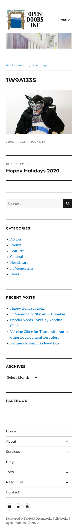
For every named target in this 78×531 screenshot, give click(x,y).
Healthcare (19, 262)
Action (15, 239)
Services (13, 452)
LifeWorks (61, 518)
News (14, 274)
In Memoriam (21, 268)
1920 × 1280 (37, 141)
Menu (65, 19)
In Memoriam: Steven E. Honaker (37, 314)
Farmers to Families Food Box (34, 343)
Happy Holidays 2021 (27, 308)
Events (15, 245)
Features (17, 251)
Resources (15, 482)
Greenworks (44, 518)
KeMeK (28, 518)
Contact (13, 492)
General (16, 257)
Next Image (40, 65)
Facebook (16, 401)
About (11, 441)
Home (11, 431)
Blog (10, 462)
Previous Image (16, 65)
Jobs (10, 472)
